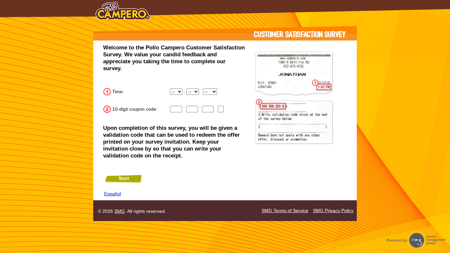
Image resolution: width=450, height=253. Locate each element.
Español (112, 193)
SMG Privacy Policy (333, 210)
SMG (119, 211)
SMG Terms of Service (285, 210)
